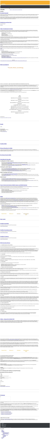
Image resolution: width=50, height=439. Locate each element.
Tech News (3, 430)
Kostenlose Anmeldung (3, 385)
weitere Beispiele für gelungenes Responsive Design (13, 170)
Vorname (1, 375)
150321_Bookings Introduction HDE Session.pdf (21, 60)
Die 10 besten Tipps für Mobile (5, 154)
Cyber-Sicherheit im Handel (7, 20)
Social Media (4, 436)
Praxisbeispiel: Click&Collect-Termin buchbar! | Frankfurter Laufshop (9, 55)
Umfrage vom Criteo (24, 207)
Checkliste (18, 350)
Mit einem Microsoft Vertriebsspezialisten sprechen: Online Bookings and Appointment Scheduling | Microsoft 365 (14, 57)
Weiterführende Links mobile (5, 159)
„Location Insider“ (23, 164)
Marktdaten (4, 16)
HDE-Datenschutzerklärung (5, 242)
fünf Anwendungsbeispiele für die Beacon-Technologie (12, 173)
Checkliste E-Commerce (4, 236)
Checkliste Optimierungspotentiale (4, 232)
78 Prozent (3, 205)
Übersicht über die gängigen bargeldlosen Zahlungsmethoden (9, 178)
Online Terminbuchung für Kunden (6, 28)
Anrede (1, 373)
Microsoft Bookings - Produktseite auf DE (6, 56)
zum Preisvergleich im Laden (13, 206)
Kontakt (1, 124)
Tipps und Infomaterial (6, 21)
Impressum (3, 423)
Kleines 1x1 (11, 213)
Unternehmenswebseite (5, 25)
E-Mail (1, 378)
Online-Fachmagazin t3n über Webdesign (10, 168)
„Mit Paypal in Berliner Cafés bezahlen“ (29, 180)
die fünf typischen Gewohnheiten (10, 162)
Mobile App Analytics (5, 175)
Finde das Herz (2, 381)
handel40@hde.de (4, 4)
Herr (1, 374)
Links (26, 214)
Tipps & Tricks (3, 213)
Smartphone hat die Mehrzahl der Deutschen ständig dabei (25, 186)
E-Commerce (4, 435)
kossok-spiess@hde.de (4, 131)
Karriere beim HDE (4, 425)
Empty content (2, 219)
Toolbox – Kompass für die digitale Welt (7, 319)
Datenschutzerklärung (4, 424)
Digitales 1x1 (3, 434)
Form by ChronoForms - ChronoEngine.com (5, 386)
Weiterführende (26, 350)
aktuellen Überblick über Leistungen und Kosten (8, 179)
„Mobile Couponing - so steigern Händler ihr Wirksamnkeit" (10, 174)
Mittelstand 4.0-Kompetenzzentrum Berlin (14, 89)
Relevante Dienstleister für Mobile (6, 148)
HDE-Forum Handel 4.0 (4, 64)
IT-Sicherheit (2, 395)
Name (1, 376)
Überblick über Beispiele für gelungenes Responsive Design (10, 169)
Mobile (4, 26)
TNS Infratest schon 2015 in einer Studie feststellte (13, 339)
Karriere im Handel (4, 426)
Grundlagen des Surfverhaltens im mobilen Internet (13, 165)
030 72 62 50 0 (3, 3)
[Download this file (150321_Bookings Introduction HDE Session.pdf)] (8, 60)
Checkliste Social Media (4, 223)
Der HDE (3, 437)
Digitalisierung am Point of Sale (5, 22)
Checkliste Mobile (3, 143)
